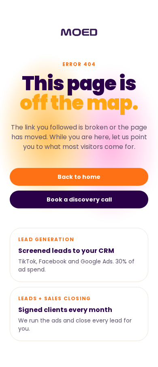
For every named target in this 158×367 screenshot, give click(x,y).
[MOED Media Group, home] (79, 32)
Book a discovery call (79, 199)
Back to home (79, 177)
